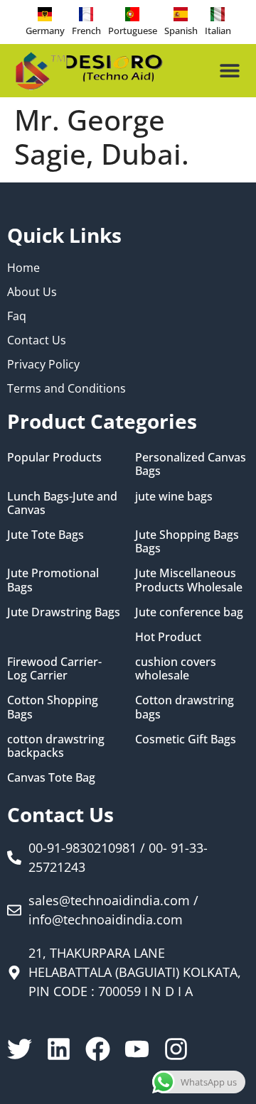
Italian (218, 30)
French (86, 30)
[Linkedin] (58, 1049)
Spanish (181, 30)
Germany (45, 30)
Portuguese (132, 30)
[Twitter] (19, 1049)
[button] (229, 71)
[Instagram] (176, 1049)
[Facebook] (97, 1049)
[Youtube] (136, 1049)
